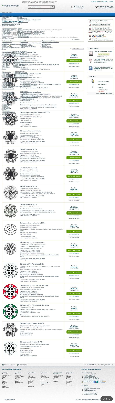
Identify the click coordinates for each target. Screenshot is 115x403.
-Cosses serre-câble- (19, 64)
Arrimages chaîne (6, 118)
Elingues (4, 382)
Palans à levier (6, 373)
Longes (68, 382)
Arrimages (43, 376)
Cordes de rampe (6, 85)
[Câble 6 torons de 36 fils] (10, 156)
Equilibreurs (5, 20)
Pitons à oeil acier (46, 46)
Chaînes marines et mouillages (22, 74)
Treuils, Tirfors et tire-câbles (9, 23)
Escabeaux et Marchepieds (24, 33)
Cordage (17, 383)
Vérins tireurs (5, 387)
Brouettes (20, 30)
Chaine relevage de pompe (21, 75)
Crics (29, 373)
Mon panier (104, 1)
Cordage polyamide (7, 83)
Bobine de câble (18, 59)
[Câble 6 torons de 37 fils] (10, 174)
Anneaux (4, 43)
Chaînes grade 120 (7, 76)
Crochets (4, 45)
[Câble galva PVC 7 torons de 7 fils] (10, 271)
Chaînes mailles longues (21, 73)
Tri (70, 49)
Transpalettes (5, 33)
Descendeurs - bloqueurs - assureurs (11, 98)
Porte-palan (18, 380)
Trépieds (24, 93)
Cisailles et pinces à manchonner (22, 62)
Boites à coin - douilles (26, 45)
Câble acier (5, 385)
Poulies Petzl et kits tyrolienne (30, 94)
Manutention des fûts (23, 37)
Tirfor (42, 373)
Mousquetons (69, 381)
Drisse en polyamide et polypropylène (12, 86)
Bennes (20, 28)
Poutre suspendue (7, 19)
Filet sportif (5, 106)
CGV (80, 399)
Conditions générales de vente (92, 388)
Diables (4, 37)
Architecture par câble (47, 47)
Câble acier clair (6, 60)
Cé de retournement (23, 22)
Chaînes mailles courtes (21, 72)
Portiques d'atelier (22, 18)
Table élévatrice (32, 378)
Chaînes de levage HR (8, 77)
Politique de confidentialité (99, 399)
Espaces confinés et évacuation (30, 92)
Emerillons (44, 45)
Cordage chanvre (6, 82)
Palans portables (6, 375)
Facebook (97, 68)
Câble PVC (5, 63)
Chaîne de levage (58, 375)
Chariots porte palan (7, 16)
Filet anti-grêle (6, 110)
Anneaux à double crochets (9, 44)
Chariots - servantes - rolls (25, 29)
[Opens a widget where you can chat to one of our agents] (106, 399)
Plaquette (56, 378)
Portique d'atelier (19, 376)
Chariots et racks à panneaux (25, 34)
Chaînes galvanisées (20, 71)
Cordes (4, 386)
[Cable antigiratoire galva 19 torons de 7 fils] (10, 119)
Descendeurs (69, 378)
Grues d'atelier (6, 31)
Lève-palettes (5, 17)
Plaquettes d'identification (48, 40)
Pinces (4, 18)
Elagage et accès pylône (8, 93)
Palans (4, 15)
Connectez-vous (95, 1)
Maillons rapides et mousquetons (50, 42)
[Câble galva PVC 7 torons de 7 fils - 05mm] (10, 312)
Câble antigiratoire (7, 62)
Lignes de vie (5, 95)
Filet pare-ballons (6, 105)
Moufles (17, 381)
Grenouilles (5, 380)
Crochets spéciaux (7, 46)
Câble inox (5, 66)
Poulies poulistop (27, 86)
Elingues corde (6, 55)
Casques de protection (8, 94)
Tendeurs (23, 47)
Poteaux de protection (39, 31)
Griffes (42, 384)
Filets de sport (70, 385)
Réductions (93, 76)
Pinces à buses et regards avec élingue (21, 55)
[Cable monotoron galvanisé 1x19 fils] (10, 230)
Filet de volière (6, 109)
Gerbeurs (4, 34)
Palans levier (44, 378)
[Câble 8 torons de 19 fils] (10, 193)
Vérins (29, 375)
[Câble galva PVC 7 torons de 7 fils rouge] (10, 292)
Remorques (21, 32)
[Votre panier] (96, 7)
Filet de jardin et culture (8, 112)
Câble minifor (5, 65)
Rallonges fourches (7, 35)
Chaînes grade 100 (7, 74)
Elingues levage (45, 377)
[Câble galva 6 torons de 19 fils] (10, 138)
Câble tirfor (5, 64)
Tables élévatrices (6, 32)
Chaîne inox (5, 73)
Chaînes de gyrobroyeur (21, 77)
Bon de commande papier (90, 393)
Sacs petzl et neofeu (27, 98)
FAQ (76, 399)
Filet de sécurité (6, 104)
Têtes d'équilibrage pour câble (19, 53)
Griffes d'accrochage (7, 24)
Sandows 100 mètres (7, 87)
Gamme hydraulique (7, 30)
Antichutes (25, 91)
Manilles (23, 44)
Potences (20, 17)
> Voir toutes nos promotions (104, 93)
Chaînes (43, 375)
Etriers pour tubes (46, 44)
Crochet (55, 380)
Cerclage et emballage (23, 35)
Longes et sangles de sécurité (30, 97)
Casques (68, 376)
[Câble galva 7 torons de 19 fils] (10, 80)
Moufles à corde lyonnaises (30, 84)
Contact (111, 1)
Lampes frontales (6, 97)
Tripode (20, 23)
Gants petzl (5, 96)
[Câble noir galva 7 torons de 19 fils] (10, 330)
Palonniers (20, 16)
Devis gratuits (87, 387)
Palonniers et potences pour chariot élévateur (29, 19)
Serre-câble (23, 40)
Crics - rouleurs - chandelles (9, 28)
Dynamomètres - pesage (8, 29)
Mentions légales (87, 399)
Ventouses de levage (23, 20)
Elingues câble (6, 53)
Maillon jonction (57, 376)
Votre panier (102, 6)
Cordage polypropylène (8, 84)
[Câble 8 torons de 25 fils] (10, 211)
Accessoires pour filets (8, 113)
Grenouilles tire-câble (19, 67)
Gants (67, 375)
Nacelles (36, 32)
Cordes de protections (28, 99)
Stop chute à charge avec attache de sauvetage (103, 84)
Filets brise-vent (6, 108)
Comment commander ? (90, 390)
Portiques (30, 376)
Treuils (4, 378)
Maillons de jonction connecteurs (11, 47)
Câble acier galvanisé (7, 59)
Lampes (68, 377)
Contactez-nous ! (103, 54)
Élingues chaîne (6, 52)
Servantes (30, 383)
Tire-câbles (18, 375)
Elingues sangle (6, 54)
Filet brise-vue (6, 107)
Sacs (67, 383)
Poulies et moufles (7, 40)
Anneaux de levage (7, 42)
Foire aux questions (89, 391)
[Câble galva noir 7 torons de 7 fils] (10, 349)
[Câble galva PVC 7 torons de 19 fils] (10, 249)
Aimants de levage (7, 22)
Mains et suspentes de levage (28, 46)
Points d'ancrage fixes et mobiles (10, 99)
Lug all (4, 376)
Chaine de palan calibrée (21, 78)
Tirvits (3, 377)
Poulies (4, 381)
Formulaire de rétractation (90, 394)
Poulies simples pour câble (30, 85)
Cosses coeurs (24, 42)
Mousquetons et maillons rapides (30, 95)
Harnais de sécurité (7, 91)
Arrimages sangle (6, 117)
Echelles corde (26, 100)
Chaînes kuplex (6, 75)
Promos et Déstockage (39, 33)
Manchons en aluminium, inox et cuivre (31, 43)
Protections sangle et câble (18, 52)
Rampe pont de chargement (25, 31)
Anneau (55, 377)
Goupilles (44, 43)
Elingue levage (19, 382)
